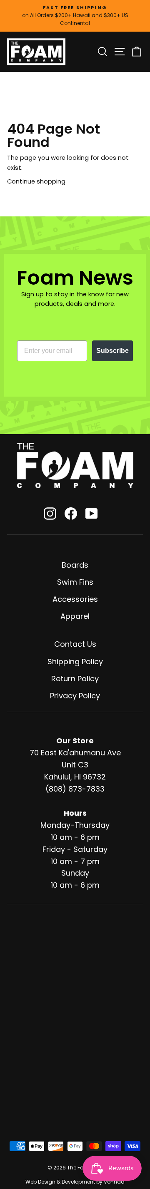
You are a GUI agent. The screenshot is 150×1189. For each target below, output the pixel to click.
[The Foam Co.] (75, 465)
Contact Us (75, 644)
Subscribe (112, 350)
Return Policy (75, 678)
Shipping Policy (75, 661)
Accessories (75, 599)
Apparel (75, 616)
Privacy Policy (75, 695)
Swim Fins (75, 582)
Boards (75, 565)
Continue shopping (36, 181)
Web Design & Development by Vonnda (75, 1181)
